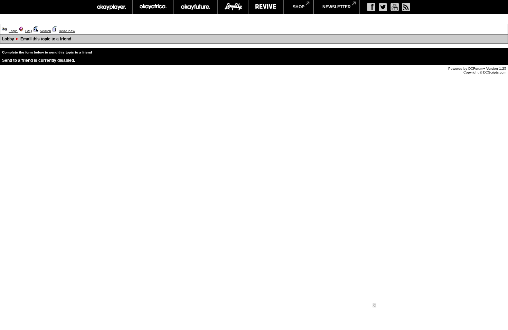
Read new (67, 31)
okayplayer (111, 7)
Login (13, 31)
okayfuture (195, 7)
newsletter (336, 6)
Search (45, 31)
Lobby (8, 39)
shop (298, 6)
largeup (233, 7)
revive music (265, 7)
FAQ (28, 31)
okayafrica (153, 7)
